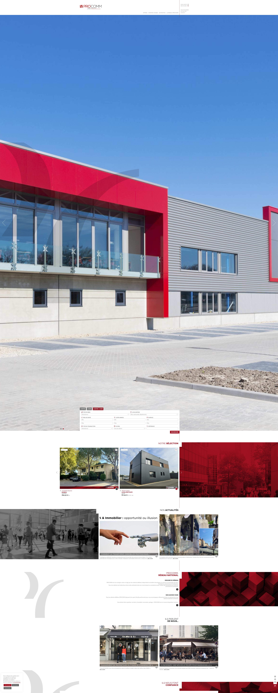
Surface (150, 417)
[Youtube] (275, 682)
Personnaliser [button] (7, 688)
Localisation (136, 412)
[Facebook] (275, 676)
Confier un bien (153, 12)
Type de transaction (89, 426)
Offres (145, 12)
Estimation (162, 12)
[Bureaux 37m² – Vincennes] (176, 489)
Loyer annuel (119, 417)
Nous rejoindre (185, 10)
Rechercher (174, 432)
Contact (183, 12)
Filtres (117, 426)
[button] (60, 428)
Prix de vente (87, 417)
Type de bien (86, 412)
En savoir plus (16, 682)
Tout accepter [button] (7, 685)
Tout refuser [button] (15, 685)
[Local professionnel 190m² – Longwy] (117, 489)
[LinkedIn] (275, 679)
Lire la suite (150, 558)
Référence (151, 426)
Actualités (183, 11)
